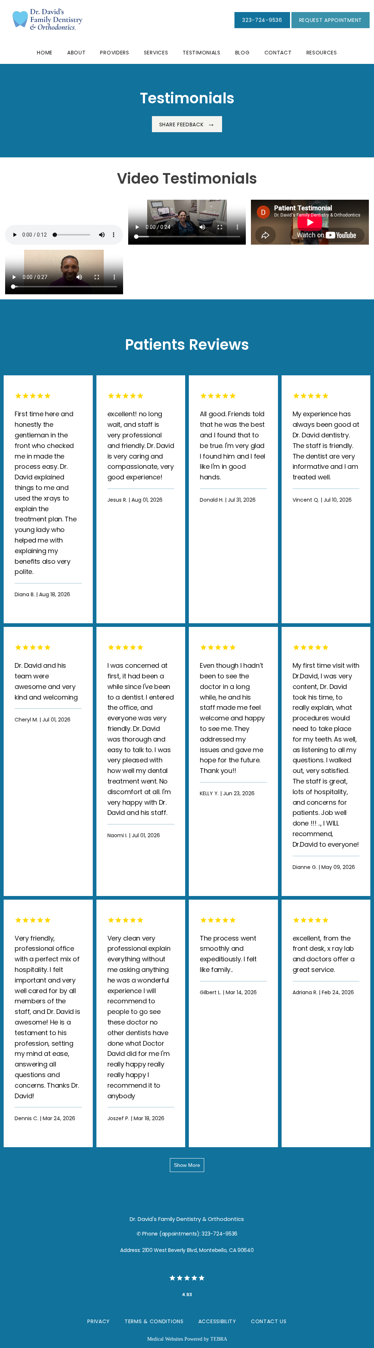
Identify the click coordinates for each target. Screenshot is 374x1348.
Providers (114, 52)
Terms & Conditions (154, 1321)
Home (45, 52)
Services (156, 52)
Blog (242, 52)
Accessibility (217, 1321)
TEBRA (218, 1339)
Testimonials (201, 52)
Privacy (98, 1321)
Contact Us (269, 1321)
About (76, 52)
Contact (278, 52)
